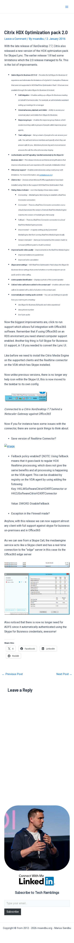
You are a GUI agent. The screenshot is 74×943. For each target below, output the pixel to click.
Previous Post (12, 674)
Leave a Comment (15, 38)
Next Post (64, 674)
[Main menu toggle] (67, 7)
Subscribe (13, 911)
